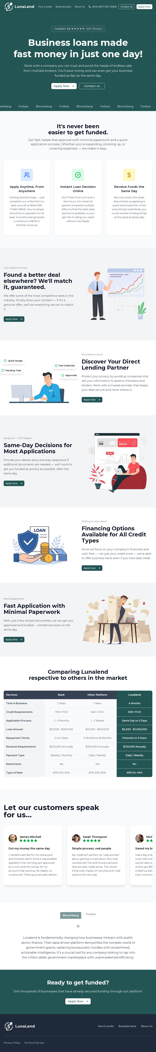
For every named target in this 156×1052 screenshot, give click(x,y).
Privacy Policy (12, 1042)
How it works (45, 6)
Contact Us (127, 6)
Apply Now (144, 6)
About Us (80, 6)
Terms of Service (34, 1042)
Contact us (92, 86)
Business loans (63, 6)
